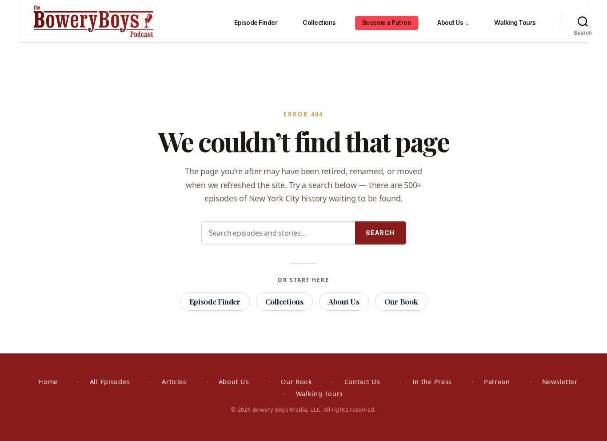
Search (380, 233)
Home (48, 381)
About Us (453, 22)
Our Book (401, 301)
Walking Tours (515, 22)
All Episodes (110, 381)
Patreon (497, 381)
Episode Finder (255, 22)
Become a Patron (386, 22)
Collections (319, 22)
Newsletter (560, 381)
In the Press (432, 381)
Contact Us (362, 381)
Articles (174, 381)
